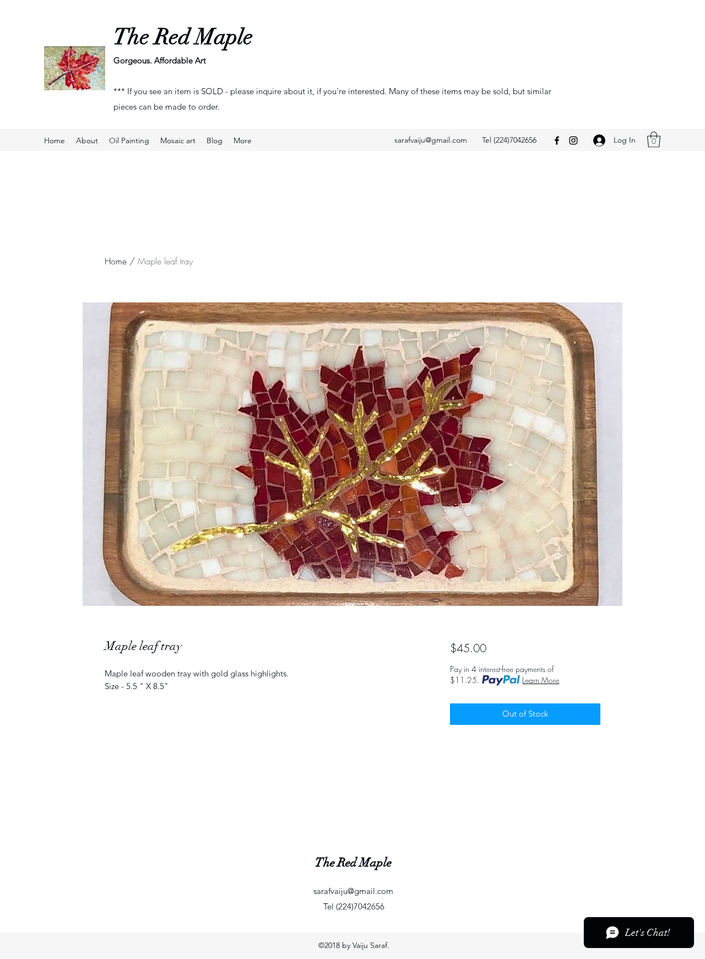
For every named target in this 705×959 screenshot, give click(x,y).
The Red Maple (183, 37)
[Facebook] (556, 140)
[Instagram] (573, 140)
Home (116, 261)
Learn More (540, 680)
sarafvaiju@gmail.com (430, 140)
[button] (653, 140)
